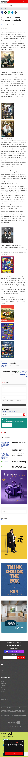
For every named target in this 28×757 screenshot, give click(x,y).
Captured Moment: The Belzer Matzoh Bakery (10, 372)
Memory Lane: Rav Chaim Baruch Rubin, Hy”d (10, 707)
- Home (2, 681)
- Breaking (3, 668)
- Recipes (16, 672)
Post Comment (14, 404)
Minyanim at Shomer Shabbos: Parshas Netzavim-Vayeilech (13, 715)
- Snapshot (17, 670)
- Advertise (3, 691)
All (2, 437)
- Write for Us (3, 689)
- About (2, 687)
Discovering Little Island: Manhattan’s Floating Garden (17, 363)
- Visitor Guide (3, 685)
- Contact (2, 693)
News (6, 8)
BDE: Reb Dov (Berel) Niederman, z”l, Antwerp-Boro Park (19, 468)
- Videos (16, 668)
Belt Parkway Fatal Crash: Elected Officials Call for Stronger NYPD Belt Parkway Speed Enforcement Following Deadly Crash (13, 711)
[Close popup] (22, 741)
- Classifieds (3, 683)
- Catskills (3, 672)
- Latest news (3, 666)
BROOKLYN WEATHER (13, 5)
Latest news (7, 437)
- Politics (2, 670)
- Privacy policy (4, 695)
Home (2, 8)
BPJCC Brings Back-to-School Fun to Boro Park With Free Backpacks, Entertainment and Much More (12, 704)
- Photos (16, 666)
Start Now (7, 424)
